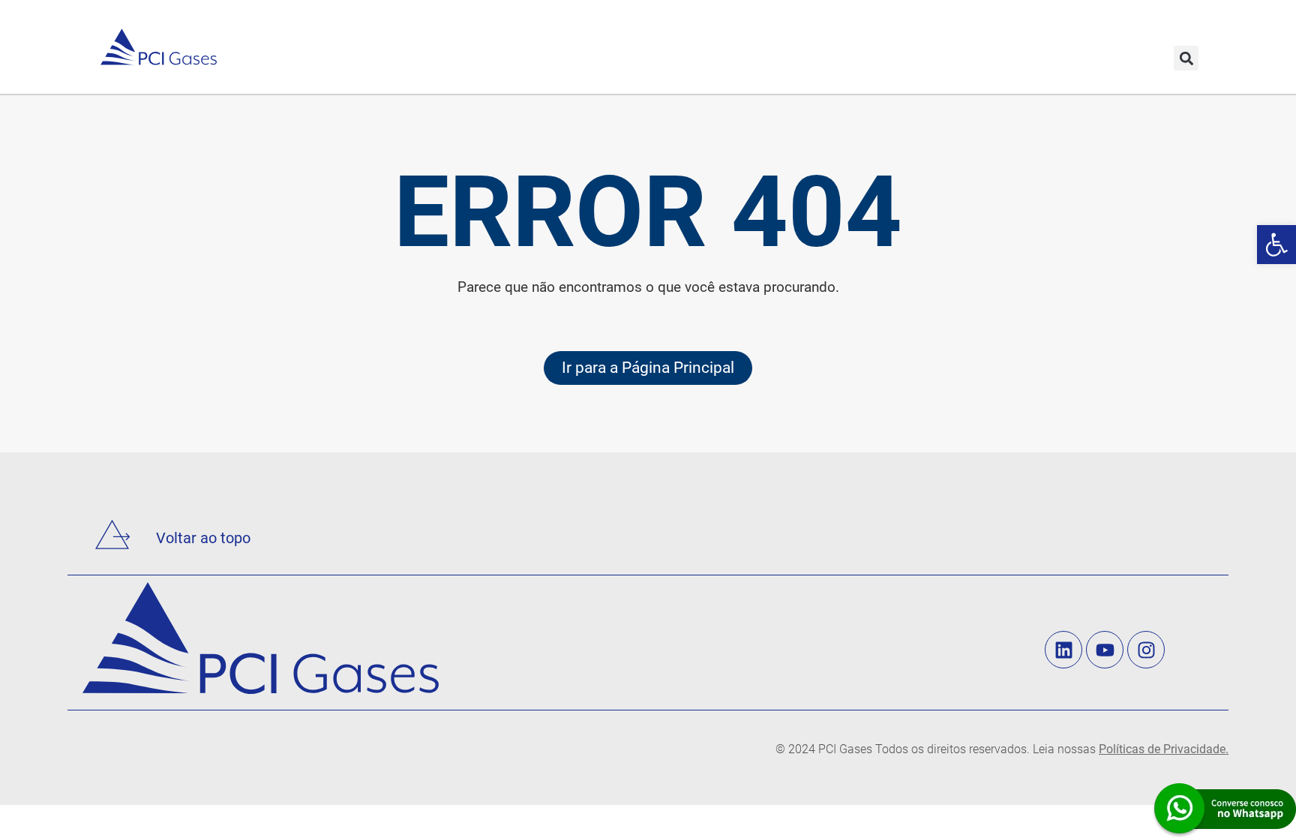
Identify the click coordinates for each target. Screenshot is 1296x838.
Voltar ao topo (203, 538)
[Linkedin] (1063, 649)
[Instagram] (1146, 649)
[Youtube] (1105, 649)
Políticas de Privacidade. (1163, 749)
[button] (1186, 58)
